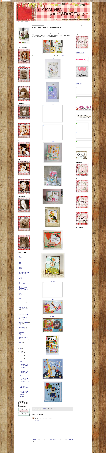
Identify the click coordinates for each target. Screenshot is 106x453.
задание (20, 319)
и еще (52, 81)
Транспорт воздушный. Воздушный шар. (23, 288)
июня (21, 361)
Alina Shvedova (38, 417)
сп (19, 338)
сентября (22, 357)
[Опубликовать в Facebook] (54, 408)
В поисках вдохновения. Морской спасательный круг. (24, 381)
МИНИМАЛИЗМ (21, 269)
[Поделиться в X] (52, 408)
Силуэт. (20, 278)
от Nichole (52, 104)
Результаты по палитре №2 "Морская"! (24, 367)
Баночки (20, 256)
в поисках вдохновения (40, 409)
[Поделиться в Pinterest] (55, 408)
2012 (20, 351)
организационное (22, 327)
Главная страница (20, 21)
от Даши (52, 299)
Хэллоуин (20, 292)
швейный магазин (22, 297)
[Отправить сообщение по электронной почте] (48, 408)
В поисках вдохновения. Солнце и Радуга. (24, 384)
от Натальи (52, 316)
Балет (20, 255)
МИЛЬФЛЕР (20, 268)
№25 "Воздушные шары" (66, 55)
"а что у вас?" (22, 302)
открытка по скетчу (23, 328)
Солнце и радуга (22, 283)
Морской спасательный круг (24, 272)
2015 (20, 346)
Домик (20, 263)
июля (21, 360)
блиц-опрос (21, 306)
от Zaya (52, 164)
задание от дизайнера (23, 322)
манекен (20, 294)
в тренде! (21, 310)
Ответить (37, 420)
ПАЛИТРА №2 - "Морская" (24, 387)
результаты (21, 333)
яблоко (20, 298)
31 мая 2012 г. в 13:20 (46, 417)
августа (21, 358)
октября (21, 355)
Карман (20, 266)
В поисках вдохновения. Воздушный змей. (24, 372)
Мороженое (21, 271)
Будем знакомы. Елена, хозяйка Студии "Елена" (24, 376)
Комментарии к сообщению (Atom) (45, 441)
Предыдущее (71, 439)
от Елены (53, 281)
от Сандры (52, 357)
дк (19, 318)
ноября (21, 354)
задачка (20, 323)
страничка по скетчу (23, 339)
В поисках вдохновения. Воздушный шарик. (24, 365)
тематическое (21, 341)
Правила (26, 21)
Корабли (20, 267)
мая (21, 363)
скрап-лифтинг (22, 336)
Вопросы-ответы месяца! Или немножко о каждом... (24, 315)
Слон (20, 282)
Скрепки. (20, 281)
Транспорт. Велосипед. (23, 289)
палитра (20, 329)
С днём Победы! (23, 386)
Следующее (34, 439)
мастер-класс (21, 326)
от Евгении (52, 206)
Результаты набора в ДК (24, 373)
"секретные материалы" (23, 304)
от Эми (52, 252)
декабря (21, 352)
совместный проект (22, 337)
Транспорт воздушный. (23, 286)
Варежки (20, 257)
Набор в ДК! (22, 394)
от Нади (52, 58)
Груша (20, 262)
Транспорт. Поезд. (22, 290)
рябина (20, 295)
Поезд (20, 276)
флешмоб (20, 342)
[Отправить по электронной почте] (50, 408)
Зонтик (20, 264)
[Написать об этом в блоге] (51, 408)
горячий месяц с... (23, 317)
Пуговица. (21, 277)
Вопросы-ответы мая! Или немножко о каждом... (24, 312)
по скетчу (21, 331)
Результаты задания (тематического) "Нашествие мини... (24, 392)
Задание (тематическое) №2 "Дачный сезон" (24, 369)
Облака (20, 274)
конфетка (20, 324)
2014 (20, 348)
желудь (20, 293)
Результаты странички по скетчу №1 (24, 379)
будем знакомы (22, 307)
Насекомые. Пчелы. (22, 273)
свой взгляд (21, 334)
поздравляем (21, 332)
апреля (21, 396)
